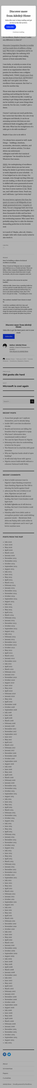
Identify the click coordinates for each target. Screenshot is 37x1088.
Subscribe (10, 27)
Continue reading (18, 32)
